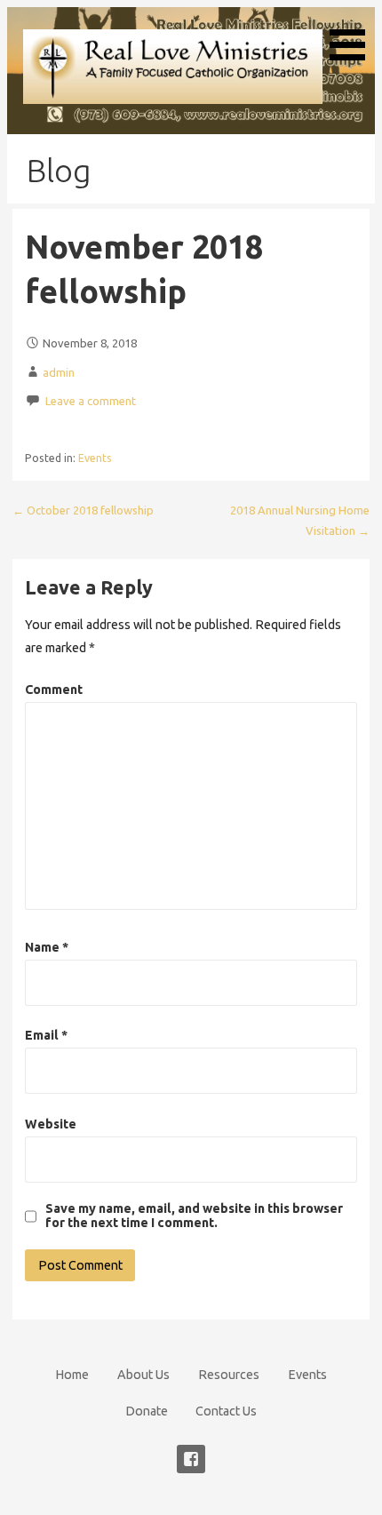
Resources (228, 1374)
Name (46, 947)
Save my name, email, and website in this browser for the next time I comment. (194, 1215)
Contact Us (226, 1411)
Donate (146, 1411)
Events (95, 458)
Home (72, 1374)
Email (46, 1035)
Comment (54, 689)
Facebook (191, 1459)
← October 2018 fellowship (83, 510)
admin (59, 372)
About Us (143, 1374)
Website (50, 1124)
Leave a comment (90, 401)
